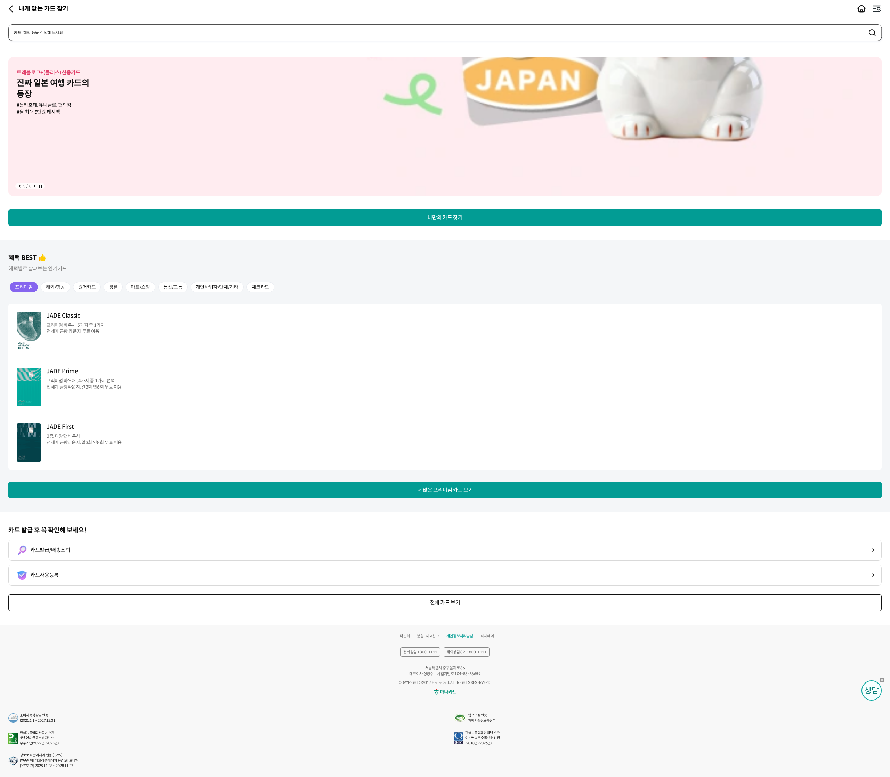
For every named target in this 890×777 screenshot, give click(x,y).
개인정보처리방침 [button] (459, 635)
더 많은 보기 (445, 489)
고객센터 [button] (403, 635)
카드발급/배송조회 (50, 550)
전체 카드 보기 (445, 602)
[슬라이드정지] (40, 186)
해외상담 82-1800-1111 (466, 651)
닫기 (884, 682)
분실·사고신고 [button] (428, 635)
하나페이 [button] (487, 635)
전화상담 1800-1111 (420, 651)
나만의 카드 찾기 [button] (445, 217)
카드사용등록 (44, 575)
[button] (861, 8)
